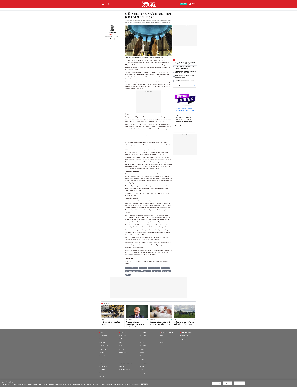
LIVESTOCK (123, 332)
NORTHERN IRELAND (156, 9)
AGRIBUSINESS (125, 9)
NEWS (101, 332)
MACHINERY (114, 9)
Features (162, 335)
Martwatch (122, 366)
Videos (141, 369)
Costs (135, 268)
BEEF (101, 9)
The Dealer (102, 352)
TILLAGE (119, 9)
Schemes (101, 339)
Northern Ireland (103, 345)
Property (142, 349)
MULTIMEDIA (144, 363)
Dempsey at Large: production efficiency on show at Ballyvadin (135, 324)
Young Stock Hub (103, 373)
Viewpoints (102, 342)
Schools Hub (102, 369)
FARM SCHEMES (132, 9)
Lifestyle (162, 342)
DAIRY (105, 9)
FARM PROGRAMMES (186, 332)
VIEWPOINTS (129, 319)
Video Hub (101, 376)
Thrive (128, 274)
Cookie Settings (217, 383)
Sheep (121, 345)
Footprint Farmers (184, 339)
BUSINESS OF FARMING (126, 363)
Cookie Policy (144, 384)
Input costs (146, 271)
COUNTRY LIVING (165, 9)
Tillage (141, 339)
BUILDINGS (144, 9)
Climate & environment (146, 356)
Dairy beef (143, 268)
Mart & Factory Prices (124, 369)
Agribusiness (143, 335)
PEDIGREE (149, 9)
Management (112, 34)
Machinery (142, 342)
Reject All (227, 383)
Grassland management (133, 271)
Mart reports (122, 335)
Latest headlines (103, 335)
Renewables (143, 345)
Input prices (156, 271)
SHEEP (109, 9)
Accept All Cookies (239, 383)
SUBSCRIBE (183, 3)
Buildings (142, 352)
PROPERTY (138, 9)
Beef (120, 339)
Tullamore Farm (184, 335)
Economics (165, 268)
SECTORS (143, 332)
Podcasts (142, 366)
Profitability (166, 271)
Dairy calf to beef (154, 268)
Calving (128, 268)
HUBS (101, 363)
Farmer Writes (102, 349)
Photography (143, 373)
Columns (162, 339)
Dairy (120, 342)
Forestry (142, 359)
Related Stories (108, 303)
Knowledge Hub (103, 366)
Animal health (123, 352)
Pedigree (121, 349)
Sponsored (102, 356)
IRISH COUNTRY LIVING (167, 332)
